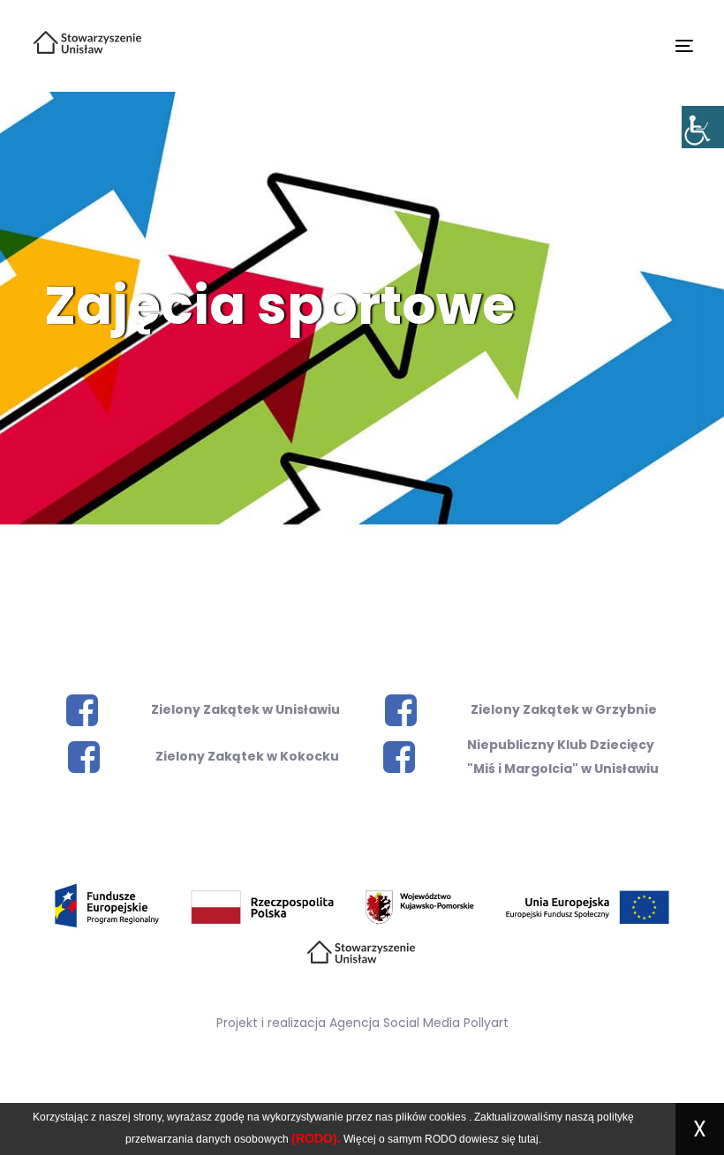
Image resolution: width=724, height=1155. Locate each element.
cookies (447, 1117)
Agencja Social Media (394, 1022)
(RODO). (316, 1138)
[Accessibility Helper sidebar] (703, 127)
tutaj (528, 1139)
